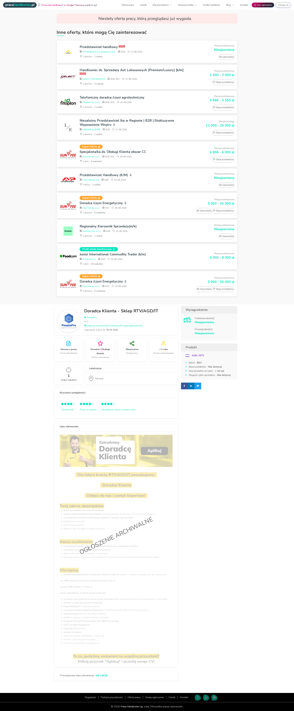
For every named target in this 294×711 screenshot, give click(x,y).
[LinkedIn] (206, 697)
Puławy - (91, 184)
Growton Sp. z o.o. (91, 231)
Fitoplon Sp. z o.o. (91, 102)
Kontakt (244, 5)
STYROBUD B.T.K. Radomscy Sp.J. (99, 51)
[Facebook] (198, 697)
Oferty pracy (128, 5)
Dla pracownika (186, 5)
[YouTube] (214, 697)
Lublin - (92, 161)
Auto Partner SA (90, 179)
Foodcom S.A (89, 259)
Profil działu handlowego (97, 249)
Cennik (143, 5)
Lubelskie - (92, 56)
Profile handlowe (211, 5)
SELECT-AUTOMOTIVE (93, 79)
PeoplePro (91, 317)
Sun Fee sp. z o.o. (91, 156)
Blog (228, 5)
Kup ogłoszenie (263, 5)
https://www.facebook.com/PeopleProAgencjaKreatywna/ (114, 325)
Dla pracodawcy (161, 5)
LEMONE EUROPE (91, 129)
